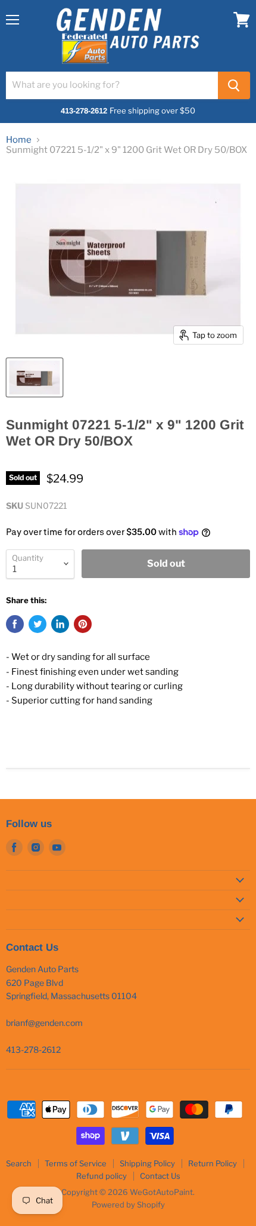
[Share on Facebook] (15, 624)
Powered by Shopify (128, 1204)
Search (19, 1163)
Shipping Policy (147, 1163)
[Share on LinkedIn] (60, 624)
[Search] (234, 85)
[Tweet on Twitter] (37, 624)
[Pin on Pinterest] (83, 624)
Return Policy (212, 1163)
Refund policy (101, 1176)
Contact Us (160, 1176)
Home (19, 140)
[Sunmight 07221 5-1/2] (35, 377)
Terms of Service (76, 1163)
